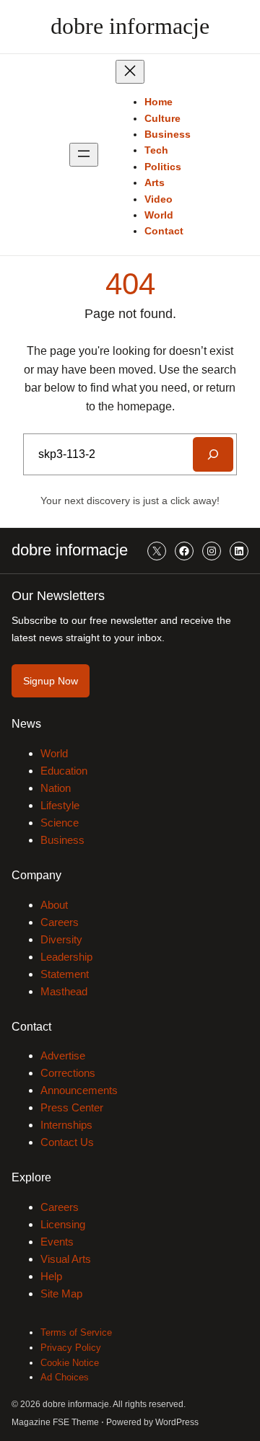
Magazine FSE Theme (55, 1422)
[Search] (213, 454)
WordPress (177, 1422)
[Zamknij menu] (130, 72)
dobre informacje (130, 26)
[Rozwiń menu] (83, 155)
